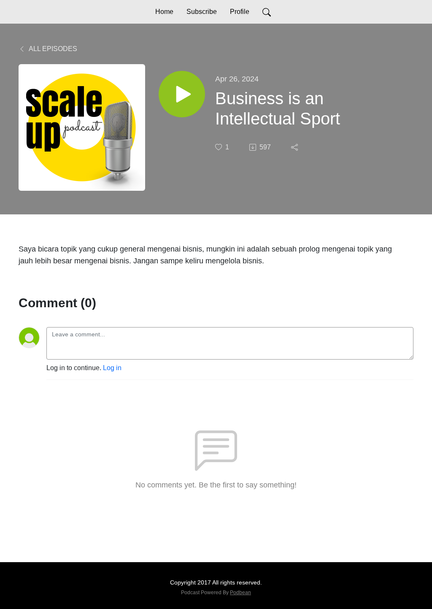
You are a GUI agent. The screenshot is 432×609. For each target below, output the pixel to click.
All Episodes (52, 48)
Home (164, 11)
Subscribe (201, 11)
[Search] (266, 11)
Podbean (240, 592)
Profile (239, 11)
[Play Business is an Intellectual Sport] (182, 94)
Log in (112, 367)
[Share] (295, 147)
